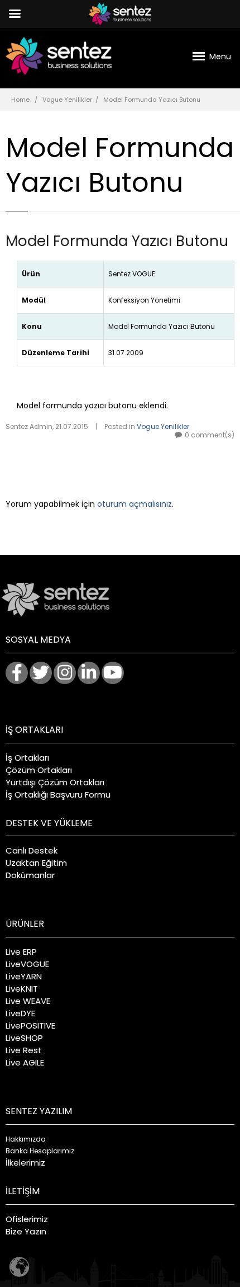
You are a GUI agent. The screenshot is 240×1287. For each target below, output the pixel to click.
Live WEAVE (28, 1001)
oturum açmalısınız (134, 504)
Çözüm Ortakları (39, 770)
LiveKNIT (22, 988)
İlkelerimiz (25, 1162)
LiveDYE (20, 1013)
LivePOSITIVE (30, 1025)
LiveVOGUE (27, 964)
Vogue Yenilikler (67, 99)
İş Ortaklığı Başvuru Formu (58, 794)
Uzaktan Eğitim (36, 863)
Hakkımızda (26, 1139)
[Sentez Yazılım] (59, 56)
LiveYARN (24, 976)
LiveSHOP (24, 1038)
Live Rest (24, 1050)
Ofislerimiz (27, 1219)
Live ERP (21, 952)
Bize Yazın (26, 1231)
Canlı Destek (31, 850)
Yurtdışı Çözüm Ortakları (55, 782)
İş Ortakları (27, 757)
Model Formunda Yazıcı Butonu (117, 241)
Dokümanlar (30, 875)
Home (20, 99)
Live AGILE (25, 1062)
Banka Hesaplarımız (40, 1151)
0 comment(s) (209, 435)
